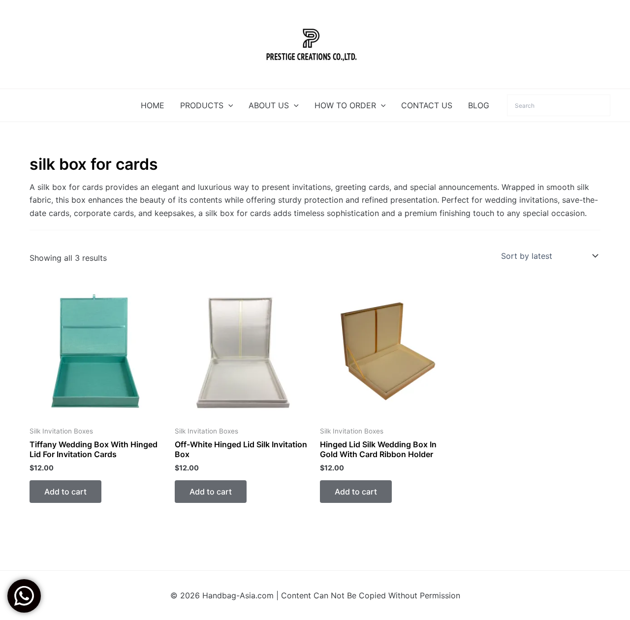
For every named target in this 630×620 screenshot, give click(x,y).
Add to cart (65, 491)
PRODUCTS (201, 105)
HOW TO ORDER (345, 105)
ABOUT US (269, 105)
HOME (152, 105)
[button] (228, 105)
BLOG (478, 105)
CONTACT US (426, 105)
